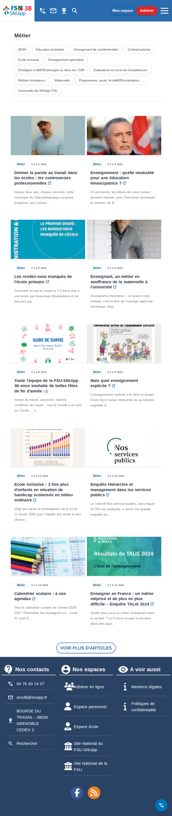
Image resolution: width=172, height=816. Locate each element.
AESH (22, 49)
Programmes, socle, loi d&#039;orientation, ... (111, 80)
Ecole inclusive (28, 60)
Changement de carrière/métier (96, 49)
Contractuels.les (139, 49)
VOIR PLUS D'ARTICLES (86, 648)
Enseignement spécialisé (66, 60)
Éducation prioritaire (50, 49)
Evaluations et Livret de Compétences (120, 70)
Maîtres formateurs (31, 80)
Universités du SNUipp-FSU (37, 90)
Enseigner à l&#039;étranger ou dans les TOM (51, 70)
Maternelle (62, 80)
